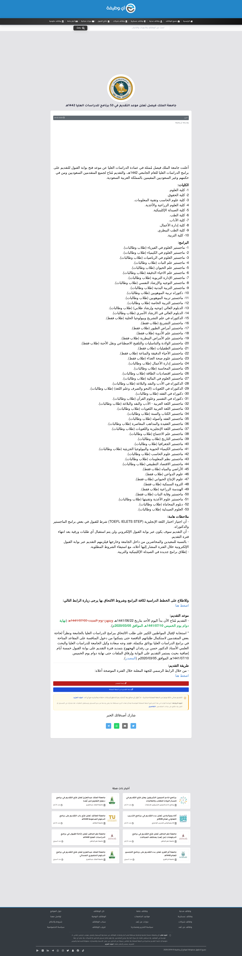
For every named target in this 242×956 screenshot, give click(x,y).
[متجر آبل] (42, 951)
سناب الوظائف (99, 922)
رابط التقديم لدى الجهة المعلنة (120, 690)
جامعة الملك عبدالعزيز (94, 805)
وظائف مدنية (185, 911)
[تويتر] (67, 951)
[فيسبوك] (77, 951)
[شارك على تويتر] (133, 726)
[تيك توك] (82, 951)
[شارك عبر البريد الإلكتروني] (125, 726)
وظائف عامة (142, 911)
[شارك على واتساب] (116, 726)
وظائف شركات (185, 922)
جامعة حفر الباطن (167, 841)
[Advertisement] (121, 53)
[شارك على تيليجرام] (108, 726)
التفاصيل (152, 707)
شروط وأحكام (55, 922)
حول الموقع (55, 911)
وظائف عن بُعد (185, 927)
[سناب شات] (72, 951)
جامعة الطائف (97, 823)
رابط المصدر (120, 683)
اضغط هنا (182, 605)
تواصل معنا (55, 917)
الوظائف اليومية (99, 917)
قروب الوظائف (99, 927)
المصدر (130, 657)
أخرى (186, 118)
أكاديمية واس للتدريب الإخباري (163, 823)
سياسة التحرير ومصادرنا (142, 927)
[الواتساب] (57, 951)
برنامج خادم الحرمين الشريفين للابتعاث (159, 805)
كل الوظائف (98, 911)
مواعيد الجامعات (142, 917)
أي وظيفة (178, 950)
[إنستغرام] (62, 951)
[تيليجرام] (52, 951)
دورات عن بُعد (142, 922)
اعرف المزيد (78, 698)
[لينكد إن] (47, 951)
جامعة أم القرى (168, 860)
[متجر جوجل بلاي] (37, 951)
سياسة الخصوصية (55, 927)
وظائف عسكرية (185, 917)
